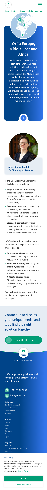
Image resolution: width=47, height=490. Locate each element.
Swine (7, 425)
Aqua (6, 428)
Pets (6, 434)
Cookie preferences (23, 484)
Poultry (7, 422)
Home (7, 11)
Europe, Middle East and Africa (31, 11)
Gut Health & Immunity (13, 405)
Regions (14, 11)
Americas (8, 445)
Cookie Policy (23, 471)
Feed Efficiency (10, 408)
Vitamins (8, 413)
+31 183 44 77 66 (18, 390)
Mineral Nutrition (11, 411)
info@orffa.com (18, 395)
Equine (7, 437)
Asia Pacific (9, 451)
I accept (23, 478)
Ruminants (8, 431)
